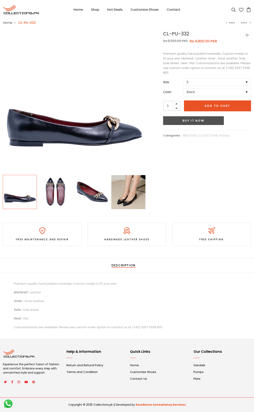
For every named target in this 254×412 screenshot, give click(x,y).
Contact (173, 9)
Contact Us (138, 379)
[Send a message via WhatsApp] (8, 404)
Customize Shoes (145, 9)
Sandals (199, 365)
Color (167, 92)
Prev (232, 23)
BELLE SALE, (191, 135)
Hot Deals (115, 9)
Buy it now (193, 121)
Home (78, 9)
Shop (95, 9)
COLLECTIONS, (209, 135)
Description (124, 265)
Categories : (172, 135)
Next (244, 23)
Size (166, 82)
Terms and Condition (82, 372)
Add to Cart (217, 106)
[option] (74, 102)
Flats (196, 379)
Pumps (224, 135)
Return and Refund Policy (84, 365)
